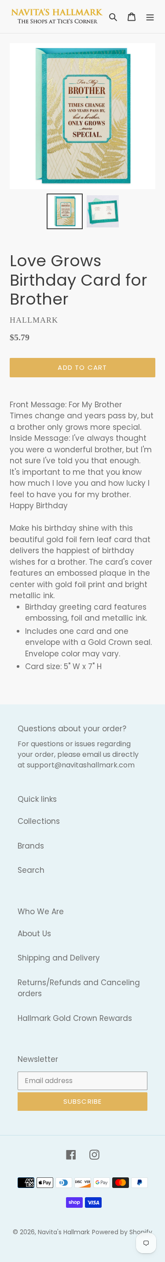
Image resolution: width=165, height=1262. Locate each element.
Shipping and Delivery (59, 958)
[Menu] (150, 17)
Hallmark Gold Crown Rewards (75, 1018)
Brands (31, 846)
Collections (39, 821)
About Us (34, 933)
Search (31, 870)
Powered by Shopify (122, 1232)
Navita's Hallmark (64, 1232)
